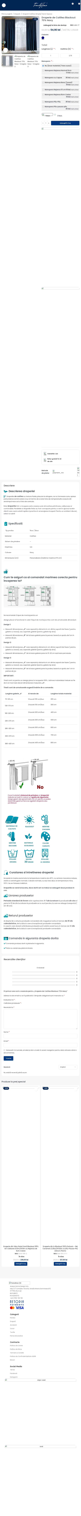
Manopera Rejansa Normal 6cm (61, 71)
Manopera (47, 61)
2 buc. (59, 116)
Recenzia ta (9, 1007)
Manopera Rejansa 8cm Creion (61, 95)
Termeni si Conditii (17, 1353)
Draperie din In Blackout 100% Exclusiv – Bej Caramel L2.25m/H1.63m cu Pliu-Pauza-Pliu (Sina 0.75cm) (60, 1248)
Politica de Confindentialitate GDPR (23, 1356)
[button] (20, 1264)
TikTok (12, 1370)
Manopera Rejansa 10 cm (61, 90)
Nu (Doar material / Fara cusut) (57, 66)
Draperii (17, 14)
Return (12, 1360)
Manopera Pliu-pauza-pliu (61, 107)
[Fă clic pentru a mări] (5, 50)
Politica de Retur (16, 1349)
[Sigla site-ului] (40, 5)
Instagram (14, 1377)
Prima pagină (7, 14)
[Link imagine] (60, 206)
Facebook (13, 1373)
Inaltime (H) (67, 49)
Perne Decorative (16, 1336)
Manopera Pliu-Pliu (61, 102)
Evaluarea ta (9, 1000)
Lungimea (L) (48, 49)
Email (6, 1041)
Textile (12, 1332)
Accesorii (13, 1325)
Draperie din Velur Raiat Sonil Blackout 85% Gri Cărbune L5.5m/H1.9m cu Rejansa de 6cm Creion (20, 1248)
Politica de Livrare (16, 1346)
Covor (12, 1328)
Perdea (12, 1318)
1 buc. (48, 116)
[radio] (43, 37)
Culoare (45, 35)
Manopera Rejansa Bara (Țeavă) (61, 83)
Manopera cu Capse (61, 78)
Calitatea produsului (12, 1003)
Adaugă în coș (65, 123)
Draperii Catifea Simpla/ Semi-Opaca (37, 14)
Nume (7, 1032)
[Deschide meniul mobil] (4, 5)
